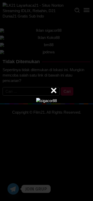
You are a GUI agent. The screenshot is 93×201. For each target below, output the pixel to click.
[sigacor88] (46, 100)
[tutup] (54, 90)
